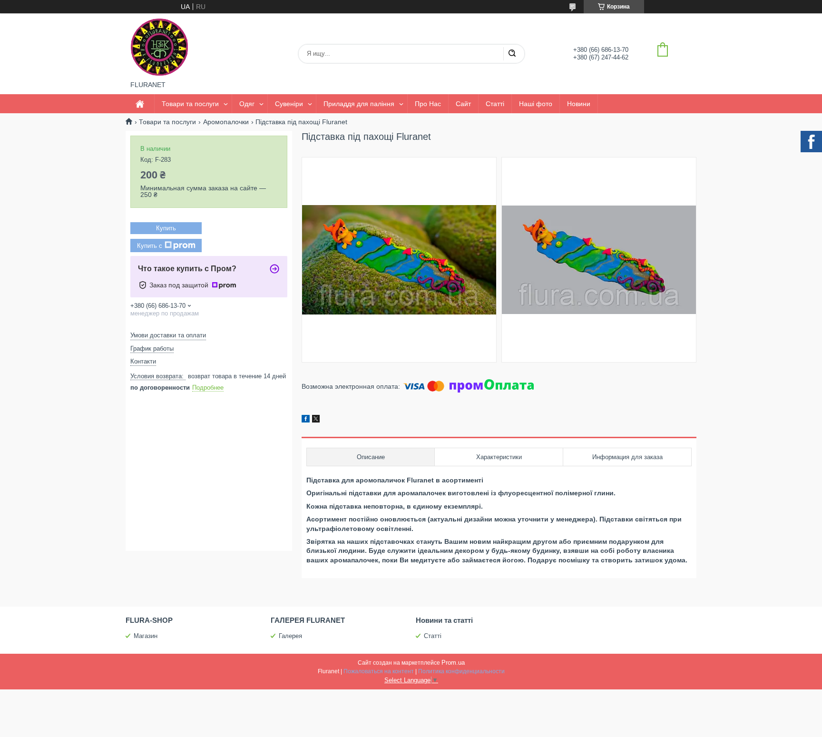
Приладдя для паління (358, 104)
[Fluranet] (159, 47)
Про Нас (428, 104)
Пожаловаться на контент (378, 671)
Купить (166, 228)
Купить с (149, 245)
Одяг (246, 104)
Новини (578, 104)
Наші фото (535, 104)
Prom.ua (453, 662)
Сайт (463, 104)
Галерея (290, 635)
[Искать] (511, 53)
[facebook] (306, 420)
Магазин (145, 635)
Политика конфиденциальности (461, 671)
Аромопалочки (226, 122)
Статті (495, 104)
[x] (316, 420)
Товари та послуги (190, 104)
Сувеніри (289, 104)
